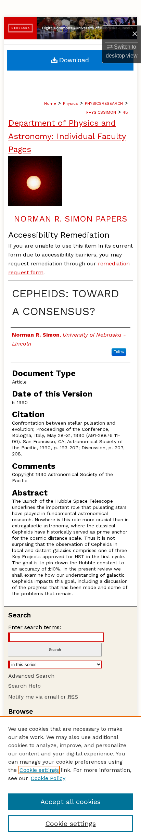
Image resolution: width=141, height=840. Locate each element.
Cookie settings (39, 770)
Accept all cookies (70, 802)
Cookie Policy (48, 778)
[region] (70, 778)
